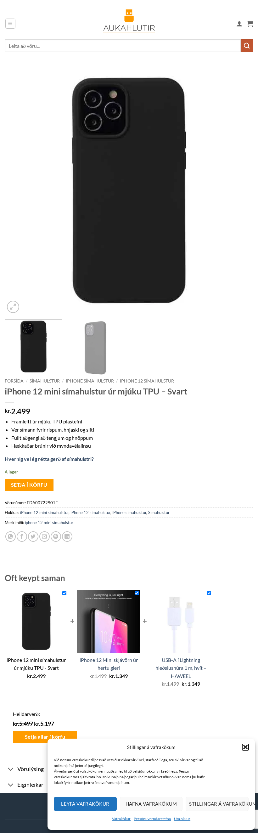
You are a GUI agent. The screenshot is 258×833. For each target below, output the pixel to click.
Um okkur (182, 818)
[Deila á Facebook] (22, 536)
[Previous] (17, 190)
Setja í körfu (29, 485)
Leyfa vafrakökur (85, 804)
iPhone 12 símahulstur (147, 380)
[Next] (240, 190)
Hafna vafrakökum (151, 804)
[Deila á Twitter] (33, 536)
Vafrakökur (121, 818)
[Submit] (247, 45)
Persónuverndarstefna (152, 818)
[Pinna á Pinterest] (56, 536)
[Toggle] (11, 770)
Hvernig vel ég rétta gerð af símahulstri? (49, 459)
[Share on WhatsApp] (10, 536)
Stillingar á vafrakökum (219, 804)
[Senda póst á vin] (44, 536)
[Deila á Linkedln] (67, 536)
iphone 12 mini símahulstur (49, 522)
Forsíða (14, 380)
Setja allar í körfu (45, 737)
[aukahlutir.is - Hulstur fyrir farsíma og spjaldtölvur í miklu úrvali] (129, 23)
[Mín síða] (239, 24)
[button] (245, 747)
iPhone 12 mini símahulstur (44, 512)
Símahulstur (45, 380)
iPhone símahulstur (90, 380)
